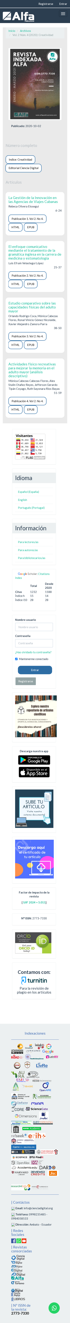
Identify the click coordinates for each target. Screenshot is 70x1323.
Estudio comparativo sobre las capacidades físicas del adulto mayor (32, 307)
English (22, 499)
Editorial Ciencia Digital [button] (23, 168)
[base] (28, 1086)
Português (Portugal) (31, 507)
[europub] (16, 1086)
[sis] (34, 1056)
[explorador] (16, 1266)
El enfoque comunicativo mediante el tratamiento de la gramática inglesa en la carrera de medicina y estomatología (34, 252)
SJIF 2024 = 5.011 (34, 902)
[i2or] (17, 1065)
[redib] (42, 1079)
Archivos (25, 30)
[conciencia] (16, 1270)
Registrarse (45, 3)
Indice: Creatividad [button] (20, 159)
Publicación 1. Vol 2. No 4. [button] (27, 218)
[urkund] (34, 980)
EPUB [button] (30, 227)
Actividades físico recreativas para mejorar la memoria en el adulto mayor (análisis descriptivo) (32, 370)
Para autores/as (28, 550)
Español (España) (28, 491)
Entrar (63, 3)
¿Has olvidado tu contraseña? (33, 652)
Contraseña (22, 636)
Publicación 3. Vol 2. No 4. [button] (27, 336)
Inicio (11, 30)
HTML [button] (15, 227)
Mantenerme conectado (33, 659)
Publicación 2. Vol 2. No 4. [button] (27, 275)
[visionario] (16, 1262)
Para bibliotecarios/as (31, 558)
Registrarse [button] (25, 681)
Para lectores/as (28, 542)
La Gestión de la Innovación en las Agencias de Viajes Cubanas (33, 199)
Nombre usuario (25, 619)
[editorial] (15, 1294)
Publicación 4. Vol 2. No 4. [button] (27, 401)
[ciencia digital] (18, 1257)
